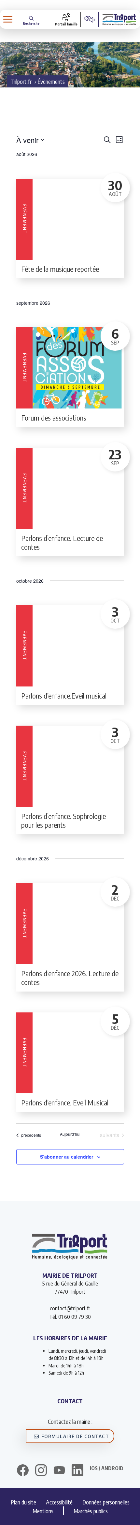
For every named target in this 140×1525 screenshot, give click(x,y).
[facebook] (23, 1471)
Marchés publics (91, 1511)
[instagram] (41, 1471)
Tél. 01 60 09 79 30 (70, 1316)
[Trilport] (119, 19)
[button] (31, 19)
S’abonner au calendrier (66, 1156)
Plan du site (23, 1502)
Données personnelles (106, 1502)
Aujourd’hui (70, 1134)
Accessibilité (59, 1502)
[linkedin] (77, 1471)
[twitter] (59, 1470)
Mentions (43, 1511)
